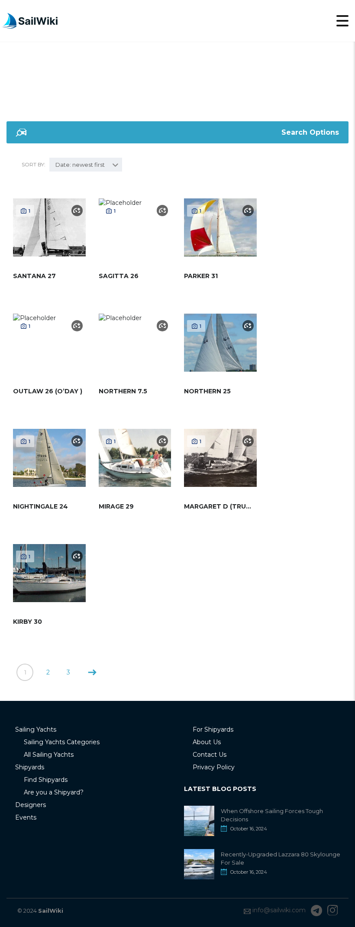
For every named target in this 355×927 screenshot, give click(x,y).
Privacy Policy (214, 767)
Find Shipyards (46, 780)
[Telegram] (316, 910)
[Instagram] (332, 910)
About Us (207, 742)
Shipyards (29, 767)
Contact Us (209, 754)
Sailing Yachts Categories (62, 742)
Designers (30, 805)
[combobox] (85, 165)
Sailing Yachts (35, 729)
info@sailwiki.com (279, 910)
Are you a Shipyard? (54, 792)
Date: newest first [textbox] (80, 164)
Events (25, 817)
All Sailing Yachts (49, 754)
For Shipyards (213, 729)
